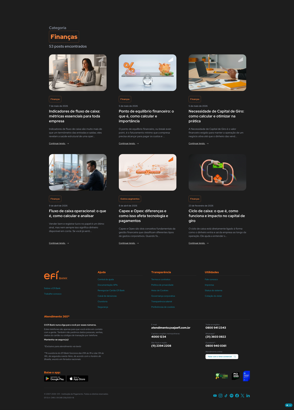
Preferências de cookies (163, 306)
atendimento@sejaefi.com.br (170, 327)
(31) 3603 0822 (215, 337)
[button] (288, 405)
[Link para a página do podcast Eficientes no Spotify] (231, 396)
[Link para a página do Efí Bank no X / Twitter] (242, 396)
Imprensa (209, 284)
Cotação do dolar (213, 295)
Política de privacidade (162, 284)
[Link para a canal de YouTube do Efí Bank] (215, 396)
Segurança (103, 306)
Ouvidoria (102, 301)
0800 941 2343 (215, 327)
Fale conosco (211, 279)
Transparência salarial (161, 301)
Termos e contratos (160, 279)
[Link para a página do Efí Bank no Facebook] (237, 396)
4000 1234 (158, 337)
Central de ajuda (106, 279)
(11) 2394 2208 (161, 346)
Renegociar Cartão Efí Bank (111, 290)
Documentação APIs (108, 284)
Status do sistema (213, 290)
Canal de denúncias (107, 295)
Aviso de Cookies (159, 290)
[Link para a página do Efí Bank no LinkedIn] (248, 396)
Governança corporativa (163, 295)
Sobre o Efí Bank (52, 288)
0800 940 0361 (215, 346)
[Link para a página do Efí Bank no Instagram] (220, 396)
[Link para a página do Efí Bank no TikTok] (226, 396)
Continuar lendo (57, 143)
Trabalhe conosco (52, 293)
